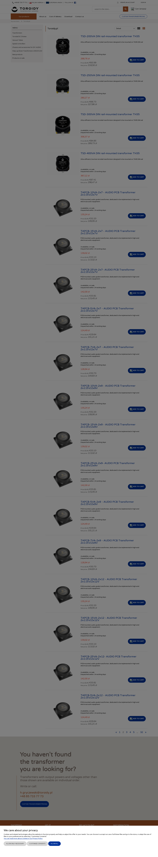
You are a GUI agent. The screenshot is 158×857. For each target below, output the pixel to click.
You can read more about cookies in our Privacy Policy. (23, 838)
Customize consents (37, 843)
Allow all (54, 843)
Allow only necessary (15, 843)
